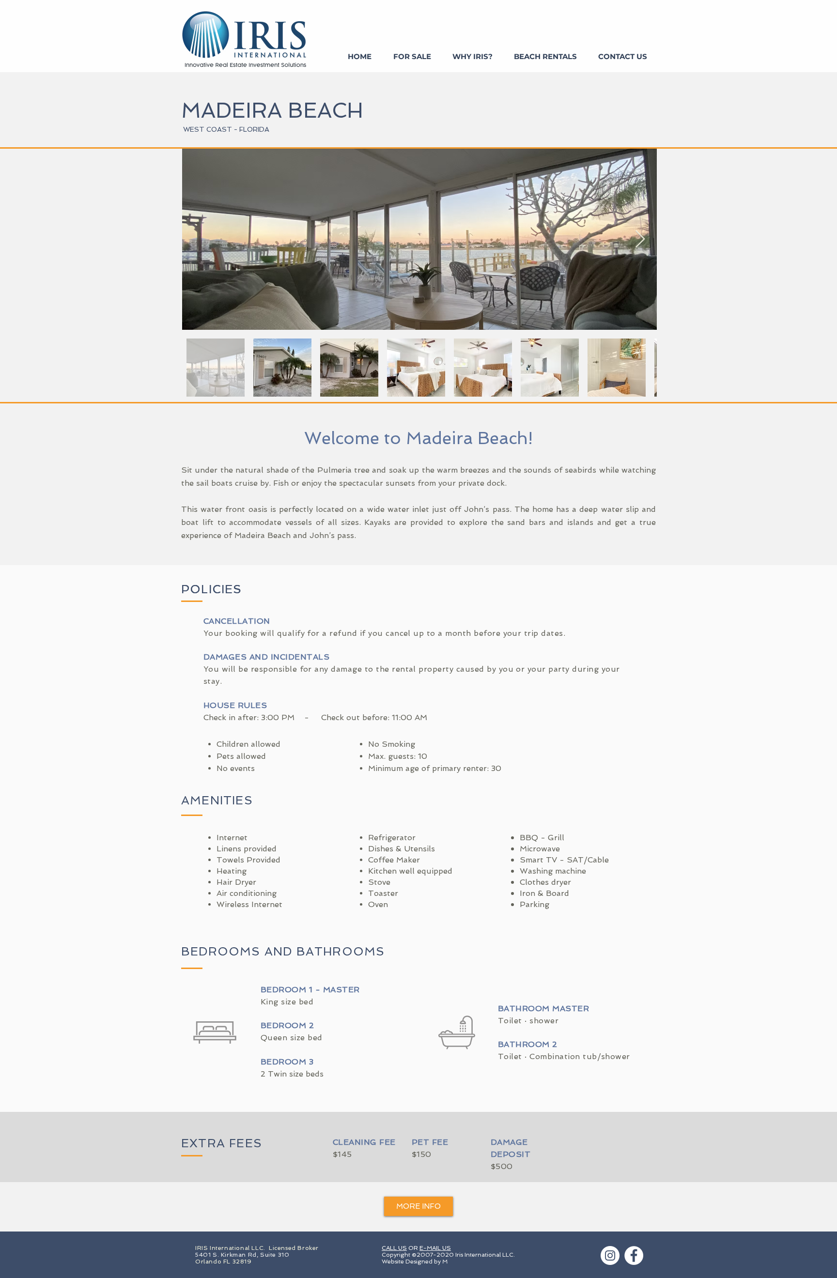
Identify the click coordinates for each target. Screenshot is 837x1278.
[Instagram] (610, 1255)
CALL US (394, 1248)
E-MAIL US (435, 1248)
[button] (418, 1206)
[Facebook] (633, 1255)
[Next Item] (640, 239)
